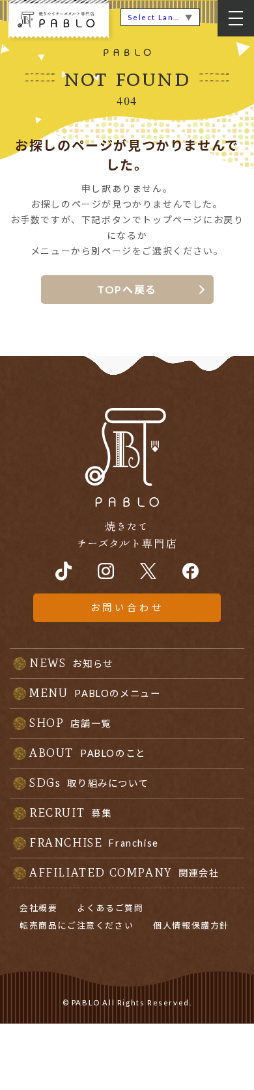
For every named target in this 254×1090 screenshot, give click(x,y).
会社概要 (38, 908)
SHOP (70, 723)
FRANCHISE (94, 843)
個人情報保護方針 (191, 925)
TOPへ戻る (127, 289)
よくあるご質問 (110, 908)
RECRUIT (70, 813)
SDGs (88, 783)
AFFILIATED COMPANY (124, 872)
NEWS (71, 663)
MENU (94, 693)
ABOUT (87, 753)
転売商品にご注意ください (77, 925)
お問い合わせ (127, 607)
